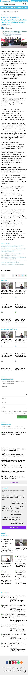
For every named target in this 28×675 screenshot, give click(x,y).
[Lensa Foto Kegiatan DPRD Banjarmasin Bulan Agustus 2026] (21, 314)
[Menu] (2, 4)
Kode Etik (14, 667)
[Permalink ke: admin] (2, 28)
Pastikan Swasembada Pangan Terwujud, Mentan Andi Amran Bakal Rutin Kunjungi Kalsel (18, 503)
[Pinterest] (13, 662)
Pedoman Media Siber (17, 668)
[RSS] (21, 662)
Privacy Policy (21, 667)
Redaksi (5, 667)
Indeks (9, 667)
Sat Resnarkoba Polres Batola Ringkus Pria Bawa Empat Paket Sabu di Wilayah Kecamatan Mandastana (13, 472)
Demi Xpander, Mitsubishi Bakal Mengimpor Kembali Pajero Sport (17, 522)
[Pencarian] (26, 4)
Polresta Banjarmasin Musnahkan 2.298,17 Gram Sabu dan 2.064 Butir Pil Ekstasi (13, 477)
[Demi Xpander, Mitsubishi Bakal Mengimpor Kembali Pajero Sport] (14, 518)
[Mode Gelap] (23, 4)
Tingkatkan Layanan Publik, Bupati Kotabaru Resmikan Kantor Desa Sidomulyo (7, 550)
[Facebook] (7, 662)
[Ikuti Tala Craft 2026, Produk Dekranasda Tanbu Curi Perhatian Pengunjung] (21, 558)
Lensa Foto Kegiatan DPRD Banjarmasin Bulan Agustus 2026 (12, 265)
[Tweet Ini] (16, 275)
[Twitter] (10, 662)
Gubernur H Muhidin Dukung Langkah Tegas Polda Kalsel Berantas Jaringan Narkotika (13, 449)
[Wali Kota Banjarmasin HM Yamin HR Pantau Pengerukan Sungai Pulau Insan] (7, 300)
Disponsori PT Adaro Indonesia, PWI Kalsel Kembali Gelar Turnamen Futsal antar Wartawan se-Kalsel (17, 513)
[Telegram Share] (22, 275)
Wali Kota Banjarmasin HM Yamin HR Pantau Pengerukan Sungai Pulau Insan (12, 254)
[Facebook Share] (13, 275)
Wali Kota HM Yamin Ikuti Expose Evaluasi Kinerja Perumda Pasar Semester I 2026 (13, 258)
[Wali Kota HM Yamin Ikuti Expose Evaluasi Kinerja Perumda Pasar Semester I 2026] (21, 300)
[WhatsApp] (18, 662)
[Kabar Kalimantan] (9, 4)
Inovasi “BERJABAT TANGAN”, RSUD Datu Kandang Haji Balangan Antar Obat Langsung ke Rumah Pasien (21, 584)
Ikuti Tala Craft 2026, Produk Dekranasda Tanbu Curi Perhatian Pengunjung (20, 565)
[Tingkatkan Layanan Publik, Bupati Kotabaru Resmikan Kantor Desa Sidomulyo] (7, 543)
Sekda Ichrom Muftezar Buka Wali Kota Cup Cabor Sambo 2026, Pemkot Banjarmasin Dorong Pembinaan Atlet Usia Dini (13, 250)
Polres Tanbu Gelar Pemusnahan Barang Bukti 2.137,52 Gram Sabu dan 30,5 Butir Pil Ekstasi (12, 455)
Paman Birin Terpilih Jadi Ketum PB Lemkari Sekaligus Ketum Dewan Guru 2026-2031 (12, 246)
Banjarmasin (4, 15)
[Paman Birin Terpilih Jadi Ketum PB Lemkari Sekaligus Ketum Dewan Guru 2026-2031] (7, 285)
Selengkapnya (13, 482)
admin (5, 27)
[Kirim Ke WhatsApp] (25, 275)
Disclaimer (8, 668)
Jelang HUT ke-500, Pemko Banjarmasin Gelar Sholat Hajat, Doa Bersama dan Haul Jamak (14, 261)
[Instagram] (15, 662)
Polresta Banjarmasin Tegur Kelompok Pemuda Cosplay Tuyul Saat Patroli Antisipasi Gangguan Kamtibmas (12, 466)
